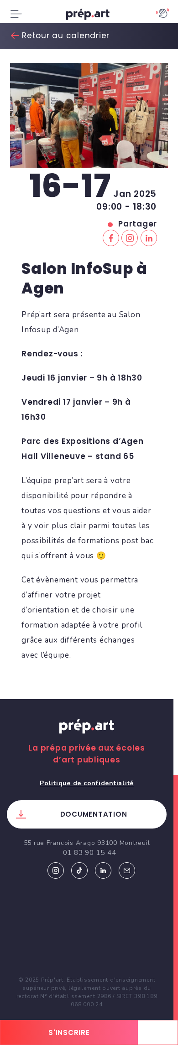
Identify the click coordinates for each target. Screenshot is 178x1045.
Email (127, 870)
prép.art (89, 16)
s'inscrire (69, 1032)
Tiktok (79, 870)
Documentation (93, 814)
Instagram (55, 870)
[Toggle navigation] (16, 14)
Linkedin (103, 870)
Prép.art (86, 735)
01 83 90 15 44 (89, 852)
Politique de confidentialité (87, 783)
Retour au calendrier (66, 35)
